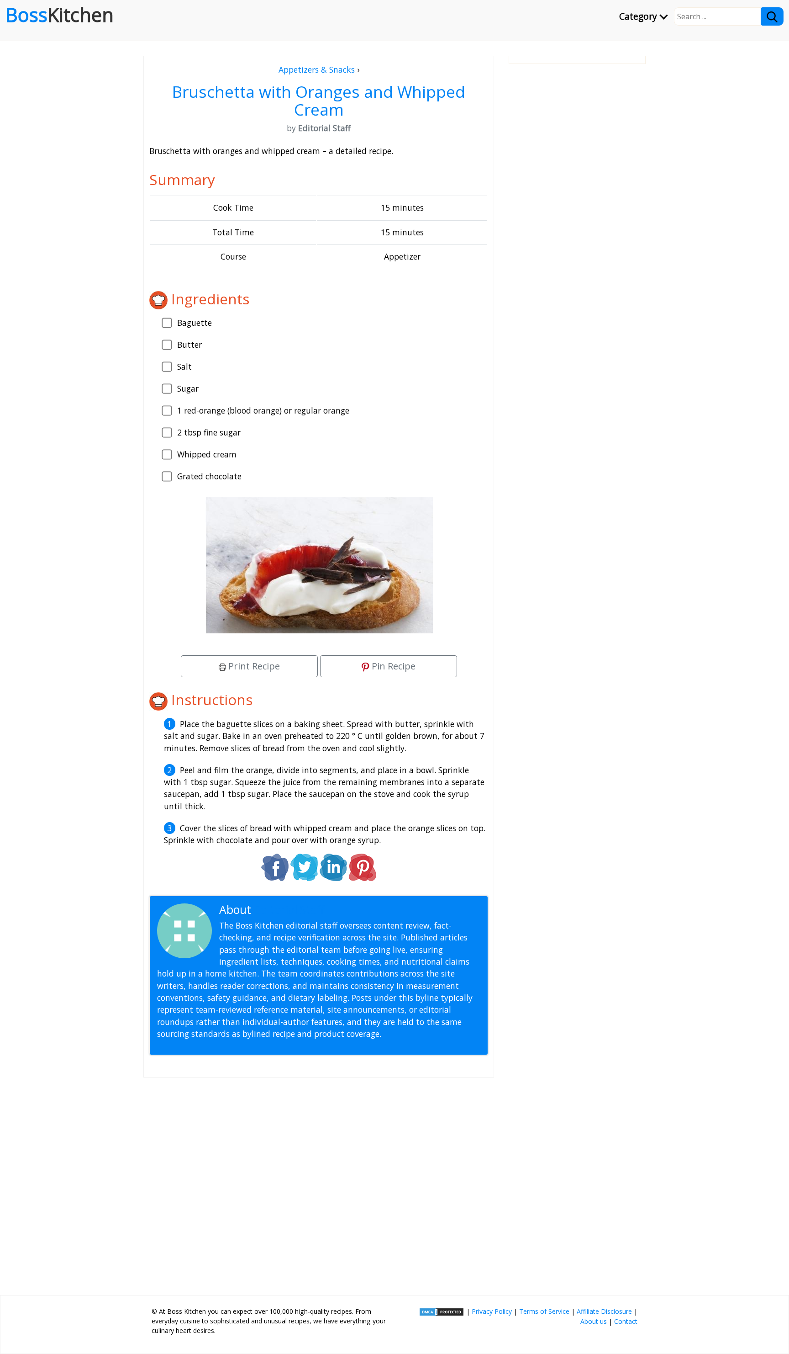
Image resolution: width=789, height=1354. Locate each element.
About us (593, 1321)
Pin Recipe (392, 666)
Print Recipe (253, 666)
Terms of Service (544, 1311)
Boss (59, 14)
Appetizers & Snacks (317, 69)
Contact (625, 1321)
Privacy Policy (492, 1311)
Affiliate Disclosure (604, 1311)
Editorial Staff (289, 909)
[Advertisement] (318, 1183)
